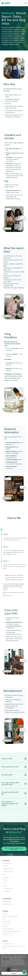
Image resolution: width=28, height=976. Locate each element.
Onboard (5, 866)
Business (6, 877)
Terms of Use (6, 924)
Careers (4, 914)
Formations (7, 891)
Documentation (7, 863)
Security (4, 926)
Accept (14, 973)
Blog (3, 919)
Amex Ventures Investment (10, 916)
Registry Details (8, 871)
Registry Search (8, 869)
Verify (4, 874)
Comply (4, 886)
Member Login (6, 901)
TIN (5, 883)
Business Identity (7, 904)
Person (6, 880)
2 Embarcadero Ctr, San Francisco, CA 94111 (13, 947)
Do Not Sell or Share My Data (11, 931)
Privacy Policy (6, 921)
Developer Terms (7, 934)
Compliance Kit (8, 888)
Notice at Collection (8, 929)
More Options (14, 969)
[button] (25, 3)
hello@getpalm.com (8, 944)
